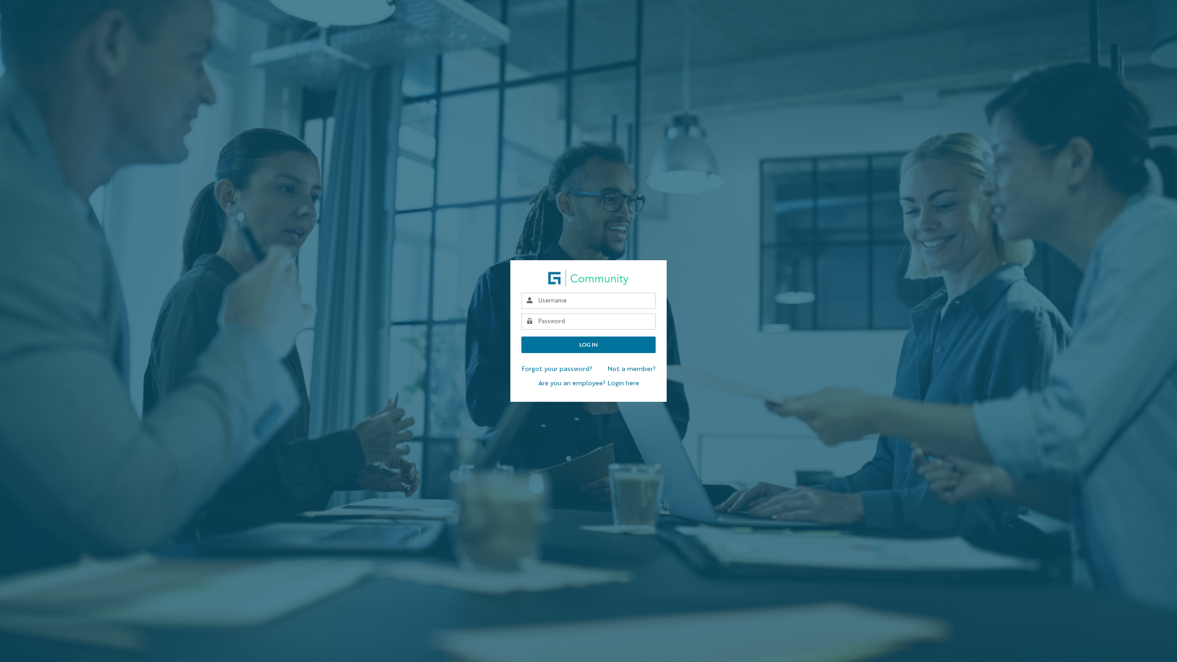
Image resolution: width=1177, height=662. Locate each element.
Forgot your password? (556, 369)
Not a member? (631, 369)
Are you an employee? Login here (588, 383)
